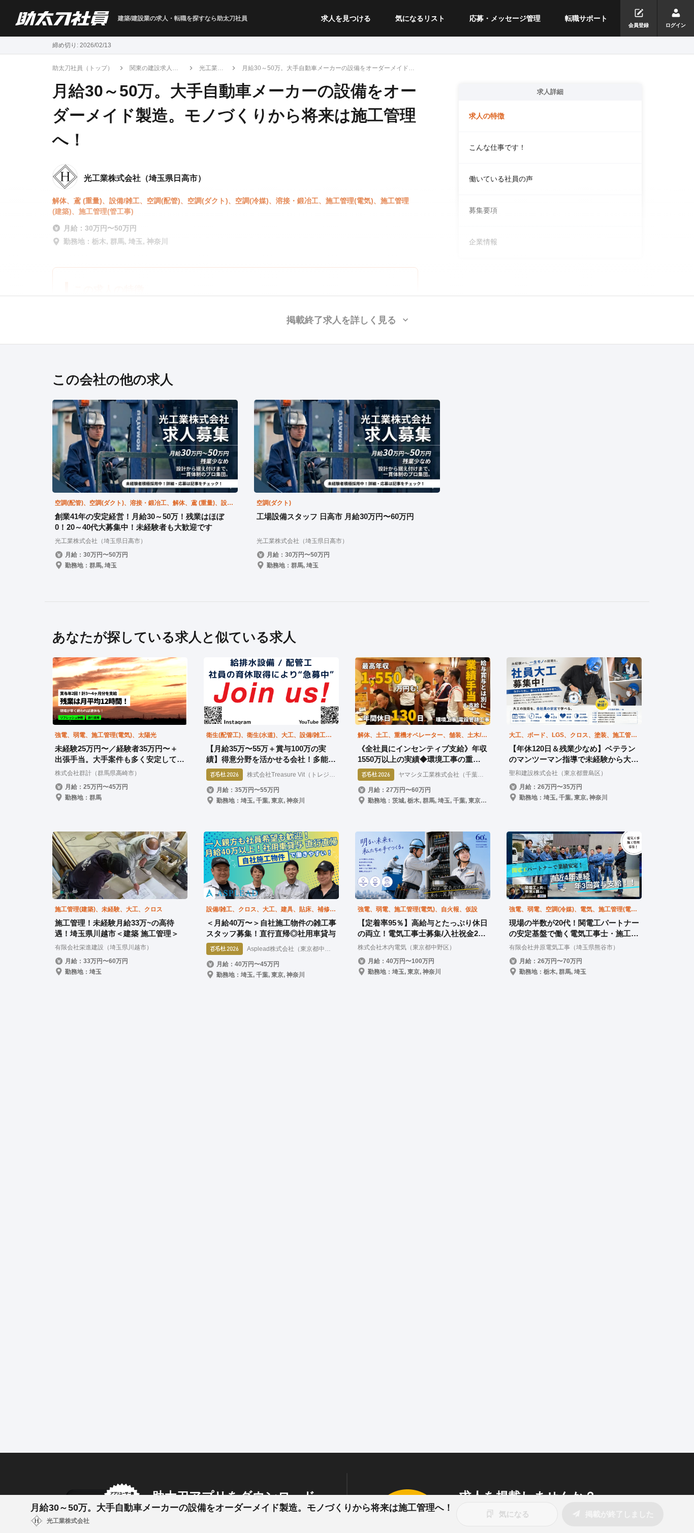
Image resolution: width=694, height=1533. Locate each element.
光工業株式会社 (211, 69)
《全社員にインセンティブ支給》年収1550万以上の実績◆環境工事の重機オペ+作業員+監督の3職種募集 (422, 754)
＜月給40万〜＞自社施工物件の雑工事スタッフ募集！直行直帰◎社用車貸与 (271, 928)
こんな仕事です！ (497, 147)
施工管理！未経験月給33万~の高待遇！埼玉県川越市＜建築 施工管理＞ (117, 928)
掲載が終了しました (619, 1514)
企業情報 (483, 242)
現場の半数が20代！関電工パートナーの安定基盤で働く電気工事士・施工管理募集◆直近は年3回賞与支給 (574, 928)
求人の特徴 (486, 116)
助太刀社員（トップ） (82, 68)
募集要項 (483, 210)
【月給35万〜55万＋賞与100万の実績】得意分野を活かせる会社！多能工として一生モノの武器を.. (271, 754)
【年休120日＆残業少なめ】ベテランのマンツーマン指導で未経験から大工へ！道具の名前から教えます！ (574, 754)
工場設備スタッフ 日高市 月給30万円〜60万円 (335, 516)
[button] (347, 320)
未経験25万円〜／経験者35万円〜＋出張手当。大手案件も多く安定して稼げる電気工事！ (119, 754)
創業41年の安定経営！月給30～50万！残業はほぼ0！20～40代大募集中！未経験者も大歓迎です (139, 521)
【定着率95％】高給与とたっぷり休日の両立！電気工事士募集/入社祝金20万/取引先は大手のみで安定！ (423, 928)
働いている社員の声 (501, 179)
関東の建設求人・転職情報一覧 (154, 69)
